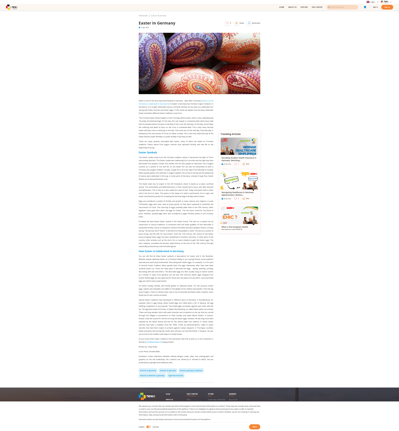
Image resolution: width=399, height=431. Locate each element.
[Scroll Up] (258, 135)
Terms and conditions (216, 400)
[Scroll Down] (258, 232)
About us (292, 7)
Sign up (387, 7)
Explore (304, 7)
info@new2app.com (154, 342)
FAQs (188, 400)
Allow (254, 427)
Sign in (375, 7)
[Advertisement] (239, 113)
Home (168, 394)
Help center (317, 7)
